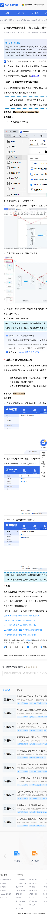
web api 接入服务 (5, 894)
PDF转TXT (19, 908)
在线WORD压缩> (19, 20)
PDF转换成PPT (21, 883)
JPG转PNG (33, 894)
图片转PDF (19, 887)
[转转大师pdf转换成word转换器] (9, 6)
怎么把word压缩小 (35, 771)
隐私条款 (3, 887)
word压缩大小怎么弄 (36, 730)
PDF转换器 (28, 640)
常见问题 (3, 883)
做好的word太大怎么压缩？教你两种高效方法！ (21, 616)
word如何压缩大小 (35, 785)
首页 (7, 13)
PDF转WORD (20, 880)
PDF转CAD (33, 880)
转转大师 (35, 33)
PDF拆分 (19, 905)
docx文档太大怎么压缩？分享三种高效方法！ (21, 625)
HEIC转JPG (33, 897)
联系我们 (3, 890)
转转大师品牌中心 (6, 880)
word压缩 (35, 76)
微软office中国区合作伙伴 (34, 5)
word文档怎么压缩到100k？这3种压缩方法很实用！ (23, 630)
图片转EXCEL (34, 901)
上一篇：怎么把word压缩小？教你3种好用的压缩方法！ (24, 655)
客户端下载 (3, 897)
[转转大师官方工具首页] (28, 352)
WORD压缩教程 (23, 703)
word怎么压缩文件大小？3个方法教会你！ (19, 620)
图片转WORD (20, 901)
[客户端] (43, 442)
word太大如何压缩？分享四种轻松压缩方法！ (21, 635)
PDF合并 (32, 905)
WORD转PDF (33, 890)
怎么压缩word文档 (35, 798)
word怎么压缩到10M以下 (37, 826)
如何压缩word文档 (35, 744)
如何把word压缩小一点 (15, 647)
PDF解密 (32, 887)
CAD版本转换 (20, 890)
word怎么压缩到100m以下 (38, 757)
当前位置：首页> (6, 20)
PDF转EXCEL (34, 883)
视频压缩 (19, 897)
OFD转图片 (19, 894)
